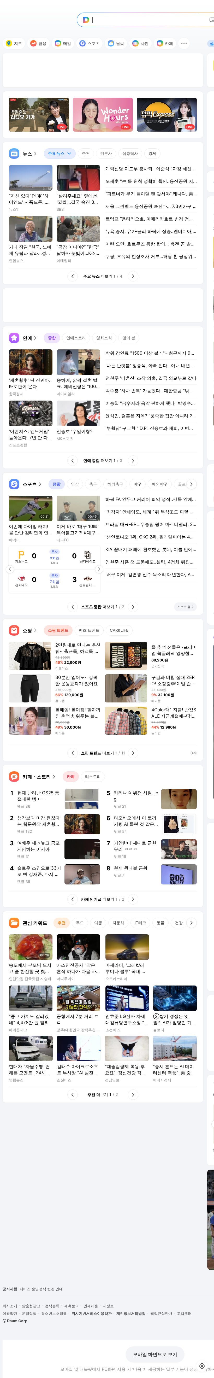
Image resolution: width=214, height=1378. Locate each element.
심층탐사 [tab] (130, 153)
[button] (184, 43)
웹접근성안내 (161, 1313)
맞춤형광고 (31, 1306)
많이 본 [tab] (128, 337)
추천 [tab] (86, 153)
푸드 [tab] (80, 922)
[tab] (60, 153)
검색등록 (52, 1306)
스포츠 (93, 43)
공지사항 (10, 1289)
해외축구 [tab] (115, 484)
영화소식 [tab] (104, 337)
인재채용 (91, 1306)
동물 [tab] (160, 922)
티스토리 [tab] (93, 776)
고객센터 (184, 1313)
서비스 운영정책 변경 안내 (41, 1289)
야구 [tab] (137, 484)
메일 (67, 43)
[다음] (192, 484)
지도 (18, 43)
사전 (144, 43)
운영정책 (29, 1313)
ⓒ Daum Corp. (15, 1320)
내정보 (108, 1306)
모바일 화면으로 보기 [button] (155, 1354)
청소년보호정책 (54, 1313)
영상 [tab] (75, 484)
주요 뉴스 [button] (54, 152)
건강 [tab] (179, 922)
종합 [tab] (52, 337)
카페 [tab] (71, 776)
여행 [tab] (98, 922)
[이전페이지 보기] (10, 569)
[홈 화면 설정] (202, 1366)
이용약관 (10, 1313)
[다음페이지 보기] (99, 569)
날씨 (120, 43)
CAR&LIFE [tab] (119, 630)
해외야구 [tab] (160, 484)
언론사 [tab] (106, 153)
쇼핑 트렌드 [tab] (58, 630)
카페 (169, 43)
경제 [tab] (152, 153)
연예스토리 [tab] (76, 337)
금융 (42, 43)
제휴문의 (71, 1306)
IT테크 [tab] (140, 922)
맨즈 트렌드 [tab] (89, 630)
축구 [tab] (93, 484)
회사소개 (10, 1306)
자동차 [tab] (118, 922)
